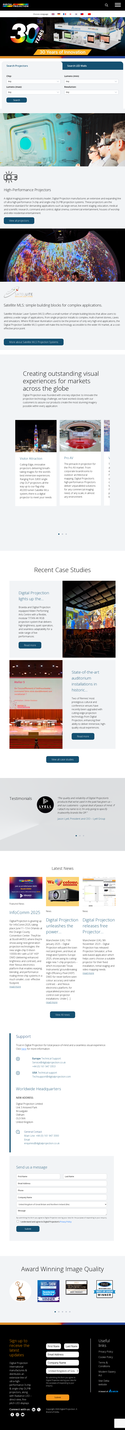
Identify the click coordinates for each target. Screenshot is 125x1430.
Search (16, 100)
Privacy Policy (65, 1221)
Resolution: (70, 86)
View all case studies (63, 759)
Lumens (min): (71, 76)
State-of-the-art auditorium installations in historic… (85, 681)
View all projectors (19, 220)
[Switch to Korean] (76, 14)
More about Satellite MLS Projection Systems (33, 342)
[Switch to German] (59, 14)
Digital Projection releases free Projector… (99, 925)
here (23, 1048)
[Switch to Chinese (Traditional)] (81, 14)
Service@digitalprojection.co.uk (49, 1062)
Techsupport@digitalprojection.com (51, 1076)
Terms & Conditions (104, 1364)
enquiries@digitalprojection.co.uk (41, 1143)
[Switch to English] (53, 14)
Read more (30, 645)
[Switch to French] (65, 14)
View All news (62, 1014)
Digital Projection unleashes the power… (62, 925)
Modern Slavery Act (107, 1373)
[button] (58, 534)
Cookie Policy (105, 1357)
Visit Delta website (103, 1382)
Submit (28, 1228)
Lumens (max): (14, 86)
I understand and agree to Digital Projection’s (45, 1221)
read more (15, 986)
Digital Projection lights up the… (34, 595)
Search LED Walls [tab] (77, 65)
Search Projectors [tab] (17, 65)
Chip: (9, 76)
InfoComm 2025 (24, 912)
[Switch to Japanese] (70, 14)
